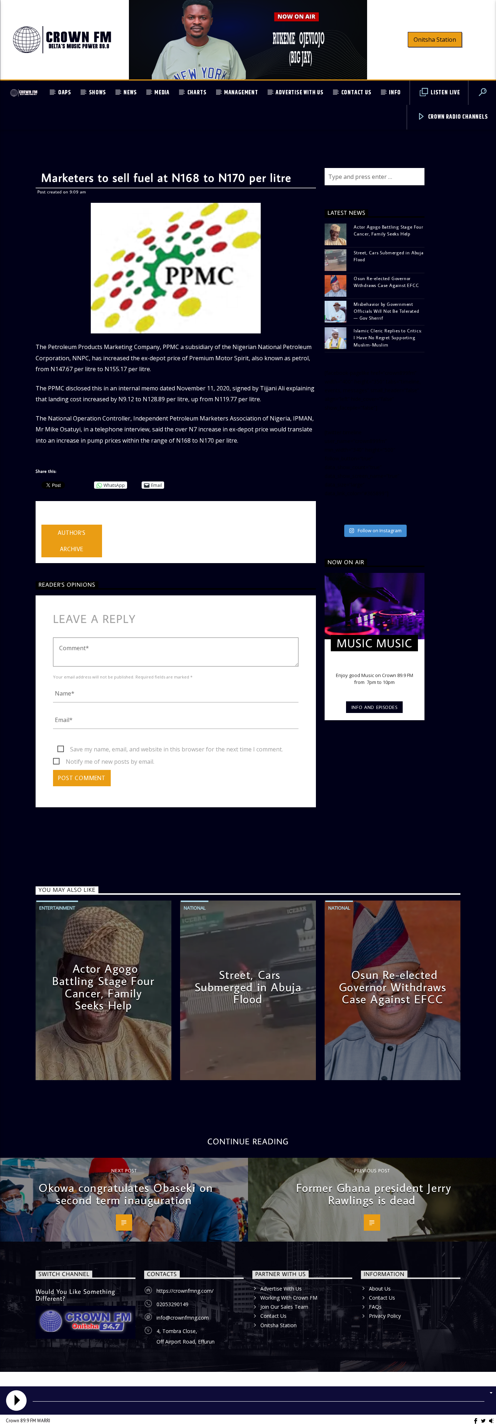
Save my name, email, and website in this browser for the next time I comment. (176, 749)
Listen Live (444, 92)
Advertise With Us (300, 92)
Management (241, 92)
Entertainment (57, 908)
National (195, 908)
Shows (97, 92)
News (130, 92)
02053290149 (172, 1304)
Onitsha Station (435, 40)
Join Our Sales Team (284, 1306)
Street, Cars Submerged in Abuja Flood (389, 256)
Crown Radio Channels (457, 117)
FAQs (375, 1306)
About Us (380, 1288)
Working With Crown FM (288, 1297)
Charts (197, 92)
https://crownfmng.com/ (185, 1290)
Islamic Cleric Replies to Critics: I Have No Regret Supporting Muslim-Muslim (388, 337)
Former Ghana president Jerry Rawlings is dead (374, 1193)
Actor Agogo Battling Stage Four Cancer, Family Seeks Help (388, 230)
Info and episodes (374, 707)
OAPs (64, 92)
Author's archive (71, 541)
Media (162, 92)
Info (395, 92)
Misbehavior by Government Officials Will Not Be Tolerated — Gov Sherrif (386, 311)
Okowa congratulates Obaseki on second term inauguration (125, 1193)
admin (49, 520)
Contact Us (356, 92)
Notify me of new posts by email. (110, 762)
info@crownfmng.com (182, 1317)
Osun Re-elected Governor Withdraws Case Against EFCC (386, 281)
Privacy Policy (385, 1315)
